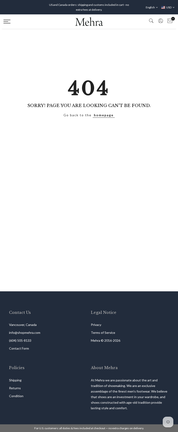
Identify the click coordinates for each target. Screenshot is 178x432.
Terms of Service (103, 333)
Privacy (96, 325)
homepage (104, 115)
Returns (15, 388)
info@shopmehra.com (24, 333)
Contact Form (19, 348)
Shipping (15, 380)
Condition (16, 396)
